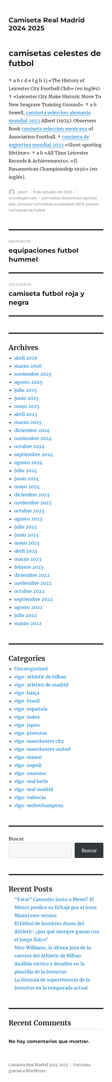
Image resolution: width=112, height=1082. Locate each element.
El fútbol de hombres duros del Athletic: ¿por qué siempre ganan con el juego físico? (56, 931)
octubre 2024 (29, 446)
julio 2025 (25, 390)
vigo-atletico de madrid (41, 685)
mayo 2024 (27, 486)
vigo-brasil (27, 701)
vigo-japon (27, 725)
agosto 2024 (28, 462)
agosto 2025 (28, 382)
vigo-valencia (30, 797)
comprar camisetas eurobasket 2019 (50, 204)
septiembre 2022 (33, 599)
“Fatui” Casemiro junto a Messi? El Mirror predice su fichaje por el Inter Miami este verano (55, 907)
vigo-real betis (31, 781)
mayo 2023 (26, 543)
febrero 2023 (28, 567)
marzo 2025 (28, 422)
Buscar (16, 839)
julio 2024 (25, 470)
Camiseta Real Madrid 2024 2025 (38, 1064)
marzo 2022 (28, 623)
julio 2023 (25, 527)
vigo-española (30, 709)
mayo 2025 (27, 406)
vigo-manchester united (42, 749)
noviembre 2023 (32, 503)
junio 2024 (26, 478)
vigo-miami (28, 757)
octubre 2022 (29, 591)
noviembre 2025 (33, 374)
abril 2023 (25, 551)
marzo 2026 (28, 366)
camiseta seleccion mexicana (54, 129)
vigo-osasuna (30, 773)
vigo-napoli (27, 765)
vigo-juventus (30, 733)
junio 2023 (26, 535)
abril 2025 (25, 414)
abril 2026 (26, 358)
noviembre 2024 (33, 438)
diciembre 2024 (32, 430)
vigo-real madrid (33, 789)
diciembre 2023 (31, 494)
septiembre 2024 (33, 454)
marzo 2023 (27, 559)
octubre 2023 (29, 511)
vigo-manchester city (39, 741)
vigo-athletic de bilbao (40, 677)
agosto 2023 (28, 519)
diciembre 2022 (32, 575)
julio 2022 (25, 615)
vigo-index (27, 717)
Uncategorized (22, 198)
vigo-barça (26, 693)
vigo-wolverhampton (38, 805)
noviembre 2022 (33, 583)
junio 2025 (26, 398)
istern (23, 192)
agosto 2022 (28, 607)
